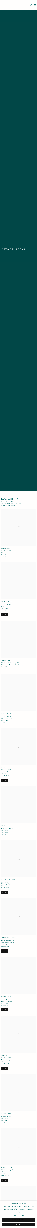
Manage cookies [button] (18, 1215)
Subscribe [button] (8, 27)
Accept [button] (18, 1224)
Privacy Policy (27, 38)
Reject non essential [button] (18, 1220)
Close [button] (33, 4)
